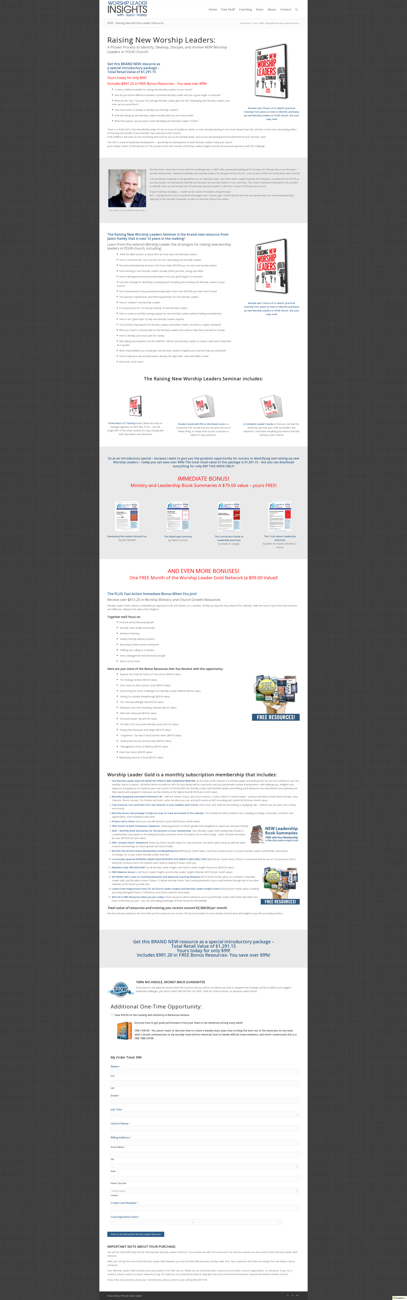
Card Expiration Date (125, 1217)
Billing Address (121, 1137)
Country (114, 1195)
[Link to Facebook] (292, 1295)
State (113, 1171)
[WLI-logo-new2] (127, 9)
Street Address (117, 1147)
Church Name (120, 1123)
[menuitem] (213, 9)
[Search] (296, 9)
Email (115, 1095)
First (113, 1076)
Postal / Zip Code (118, 1183)
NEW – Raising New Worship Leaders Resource (135, 23)
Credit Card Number (124, 1203)
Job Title (117, 1109)
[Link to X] (287, 1295)
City (112, 1159)
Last (112, 1088)
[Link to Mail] (297, 1295)
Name (115, 1066)
